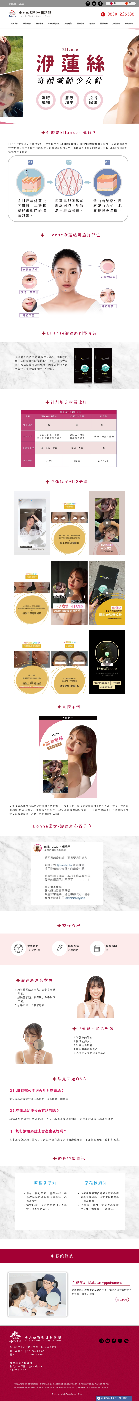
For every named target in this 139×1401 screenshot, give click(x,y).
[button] (39, 22)
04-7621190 (48, 1346)
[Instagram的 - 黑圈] (88, 3)
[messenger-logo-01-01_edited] (120, 1340)
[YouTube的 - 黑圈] (94, 3)
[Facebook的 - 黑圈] (100, 3)
